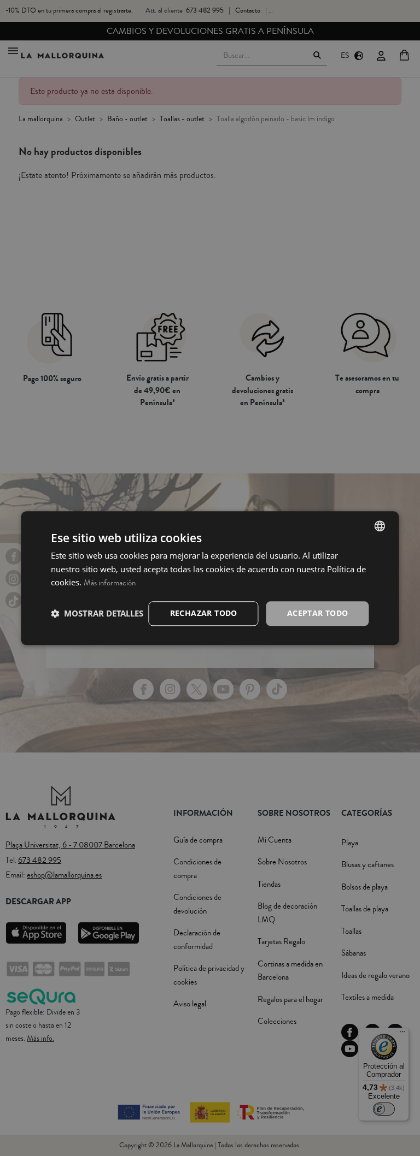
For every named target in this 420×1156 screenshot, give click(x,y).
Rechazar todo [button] (203, 613)
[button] (97, 614)
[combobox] (380, 525)
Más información (110, 583)
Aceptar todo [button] (317, 613)
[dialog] (210, 578)
